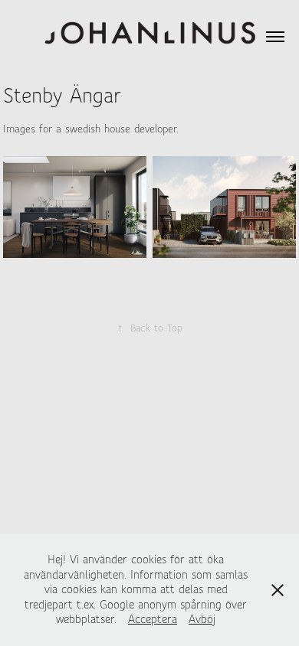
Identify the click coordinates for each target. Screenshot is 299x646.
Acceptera (152, 619)
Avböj (202, 619)
